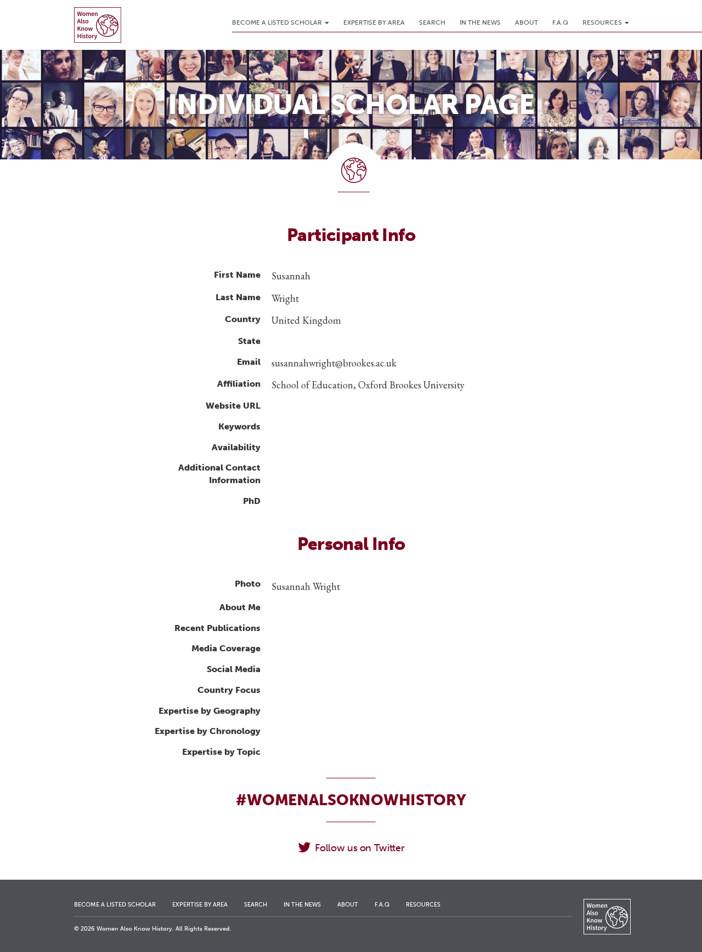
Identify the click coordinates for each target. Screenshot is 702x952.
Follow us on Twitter (359, 848)
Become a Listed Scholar (278, 22)
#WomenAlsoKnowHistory (351, 800)
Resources (603, 22)
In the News (480, 22)
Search (432, 22)
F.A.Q (560, 22)
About (526, 22)
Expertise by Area (374, 22)
